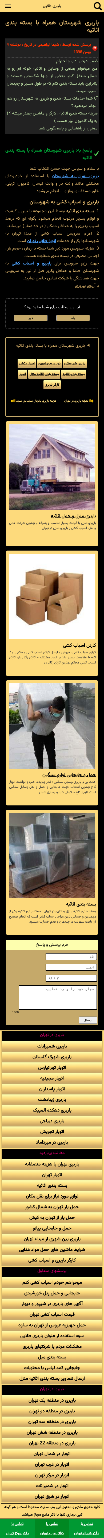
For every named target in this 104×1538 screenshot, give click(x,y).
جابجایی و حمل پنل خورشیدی (52, 1293)
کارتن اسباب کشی (79, 645)
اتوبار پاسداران (52, 1089)
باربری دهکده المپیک (52, 1110)
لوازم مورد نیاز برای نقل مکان (52, 1196)
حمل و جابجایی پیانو (52, 1228)
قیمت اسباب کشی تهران (52, 1314)
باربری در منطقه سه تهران (52, 1421)
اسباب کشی (27, 363)
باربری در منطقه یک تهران (52, 1400)
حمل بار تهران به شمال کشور (52, 1207)
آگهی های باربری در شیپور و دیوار (52, 1303)
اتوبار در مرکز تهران (52, 1475)
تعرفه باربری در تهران (76, 401)
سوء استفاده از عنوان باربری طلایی (52, 1335)
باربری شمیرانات (52, 1046)
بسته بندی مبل (52, 1357)
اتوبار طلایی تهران (41, 241)
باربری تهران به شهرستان (75, 176)
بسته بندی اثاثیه (74, 374)
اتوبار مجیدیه (52, 1078)
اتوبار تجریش (52, 1131)
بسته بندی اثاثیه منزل (44, 374)
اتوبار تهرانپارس (52, 1067)
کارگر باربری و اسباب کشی (52, 1260)
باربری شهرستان (74, 363)
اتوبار (22, 374)
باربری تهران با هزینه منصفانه (52, 1164)
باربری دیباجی (52, 1121)
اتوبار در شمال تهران (52, 1453)
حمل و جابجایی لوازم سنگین (69, 774)
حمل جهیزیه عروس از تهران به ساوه (52, 1325)
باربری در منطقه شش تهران (52, 1432)
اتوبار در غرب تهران (52, 1464)
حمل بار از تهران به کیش (52, 1217)
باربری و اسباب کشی (31, 263)
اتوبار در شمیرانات (52, 1485)
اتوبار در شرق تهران (52, 1496)
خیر (30, 318)
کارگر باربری (52, 385)
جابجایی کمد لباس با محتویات (52, 1367)
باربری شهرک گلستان (52, 1057)
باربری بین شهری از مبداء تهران (52, 1239)
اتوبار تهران (52, 1175)
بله (73, 318)
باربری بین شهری (49, 363)
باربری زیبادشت (52, 1099)
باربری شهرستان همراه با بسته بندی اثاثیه (50, 345)
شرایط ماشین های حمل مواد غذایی (52, 1249)
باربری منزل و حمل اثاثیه (73, 516)
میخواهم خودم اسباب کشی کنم (52, 1282)
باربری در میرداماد (52, 1142)
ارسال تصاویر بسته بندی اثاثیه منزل (52, 1378)
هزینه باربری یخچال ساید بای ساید (36, 401)
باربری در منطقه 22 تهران (52, 1443)
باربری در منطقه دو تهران (52, 1411)
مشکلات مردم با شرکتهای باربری (52, 1346)
